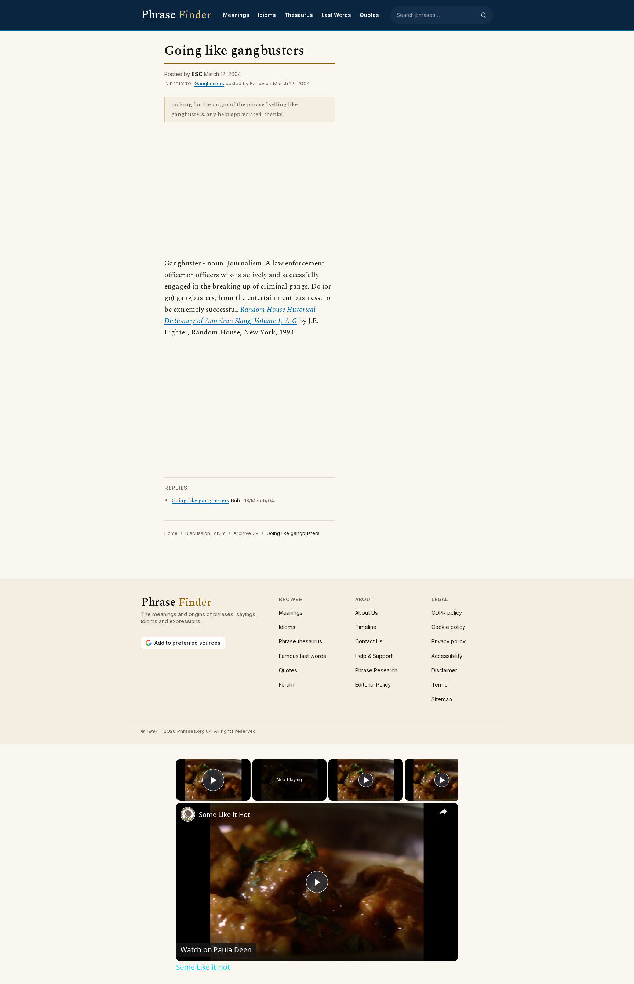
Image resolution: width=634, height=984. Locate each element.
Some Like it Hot (224, 814)
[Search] (483, 15)
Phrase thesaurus (300, 641)
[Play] (365, 780)
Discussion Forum (205, 533)
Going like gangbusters (200, 501)
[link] (188, 814)
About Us (366, 612)
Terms (439, 684)
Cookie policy (448, 627)
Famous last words (302, 656)
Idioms (267, 15)
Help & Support (374, 656)
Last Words (336, 15)
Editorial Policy (373, 684)
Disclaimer (444, 670)
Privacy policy (448, 641)
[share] (443, 811)
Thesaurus (298, 15)
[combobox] (436, 15)
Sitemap (441, 699)
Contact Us (369, 641)
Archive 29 (246, 533)
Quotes (369, 15)
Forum (286, 684)
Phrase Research (376, 670)
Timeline (365, 627)
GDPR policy (446, 612)
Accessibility (446, 656)
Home (171, 533)
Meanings (236, 15)
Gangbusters (209, 83)
